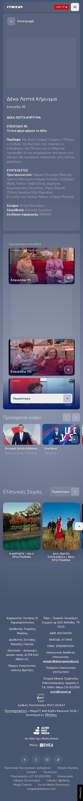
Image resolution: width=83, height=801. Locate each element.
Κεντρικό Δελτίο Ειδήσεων (21, 448)
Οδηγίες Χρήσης (68, 767)
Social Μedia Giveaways (54, 784)
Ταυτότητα (50, 772)
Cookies (31, 772)
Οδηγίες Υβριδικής (58, 780)
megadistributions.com (41, 788)
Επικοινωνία (65, 776)
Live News (51, 448)
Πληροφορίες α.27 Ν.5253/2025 (30, 776)
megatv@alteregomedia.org (61, 661)
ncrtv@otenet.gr (60, 691)
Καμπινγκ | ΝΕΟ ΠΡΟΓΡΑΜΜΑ (21, 555)
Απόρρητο (80, 793)
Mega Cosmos (22, 784)
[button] (75, 7)
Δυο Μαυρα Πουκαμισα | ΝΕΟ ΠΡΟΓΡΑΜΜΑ (61, 557)
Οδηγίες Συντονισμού (26, 780)
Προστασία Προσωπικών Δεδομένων (27, 767)
